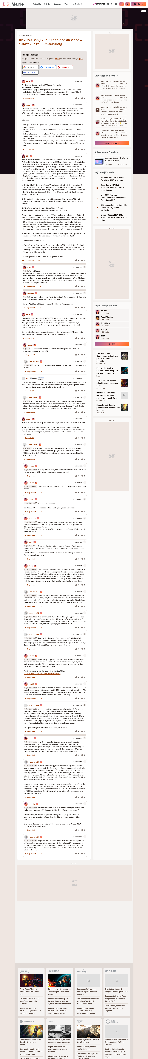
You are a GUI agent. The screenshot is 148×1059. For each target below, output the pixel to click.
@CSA (27, 401)
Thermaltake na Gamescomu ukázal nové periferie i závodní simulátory (107, 357)
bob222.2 (32, 519)
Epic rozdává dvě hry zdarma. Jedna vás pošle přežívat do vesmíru (107, 371)
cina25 (31, 684)
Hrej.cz (98, 376)
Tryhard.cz (100, 413)
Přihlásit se (138, 4)
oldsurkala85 (34, 362)
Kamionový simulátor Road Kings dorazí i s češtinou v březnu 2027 (115, 998)
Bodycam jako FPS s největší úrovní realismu (88, 1041)
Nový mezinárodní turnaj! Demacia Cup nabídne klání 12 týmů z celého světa (31, 1051)
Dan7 (30, 542)
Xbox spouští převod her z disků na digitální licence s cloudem (87, 991)
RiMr (28, 81)
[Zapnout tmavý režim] (127, 4)
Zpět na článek (26, 35)
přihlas (57, 59)
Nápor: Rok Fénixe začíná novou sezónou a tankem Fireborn (57, 1049)
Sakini (31, 566)
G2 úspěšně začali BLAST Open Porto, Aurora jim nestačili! (29, 1001)
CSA (27, 379)
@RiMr (27, 349)
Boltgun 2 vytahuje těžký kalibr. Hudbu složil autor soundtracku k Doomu (57, 1010)
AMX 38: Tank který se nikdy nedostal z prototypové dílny (59, 1041)
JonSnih (30, 293)
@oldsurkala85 (31, 470)
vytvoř (81, 59)
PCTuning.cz (101, 364)
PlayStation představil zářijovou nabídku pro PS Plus (116, 990)
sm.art (28, 105)
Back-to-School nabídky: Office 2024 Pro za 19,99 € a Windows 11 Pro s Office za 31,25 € (115, 1053)
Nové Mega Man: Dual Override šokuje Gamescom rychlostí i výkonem (30, 1010)
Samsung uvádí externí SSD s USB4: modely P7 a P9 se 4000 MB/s (116, 1042)
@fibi (27, 271)
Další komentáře (112, 143)
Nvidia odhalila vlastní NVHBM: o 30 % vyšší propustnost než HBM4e (106, 395)
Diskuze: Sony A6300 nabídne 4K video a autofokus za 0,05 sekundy (50, 42)
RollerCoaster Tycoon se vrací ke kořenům (86, 1048)
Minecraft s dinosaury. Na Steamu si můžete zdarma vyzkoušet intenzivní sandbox (59, 1001)
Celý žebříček (111, 344)
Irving (31, 738)
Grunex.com (100, 388)
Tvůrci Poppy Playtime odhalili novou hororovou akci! (107, 383)
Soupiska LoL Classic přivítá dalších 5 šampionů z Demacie (108, 407)
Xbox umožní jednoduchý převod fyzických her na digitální (115, 1008)
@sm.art (29, 365)
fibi (27, 156)
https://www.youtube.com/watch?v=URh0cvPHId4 (42, 673)
